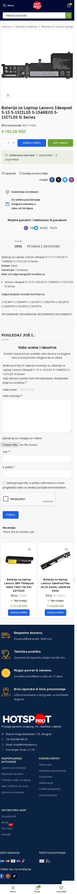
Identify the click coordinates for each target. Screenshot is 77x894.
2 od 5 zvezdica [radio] (24, 389)
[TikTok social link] (14, 876)
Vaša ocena (9, 389)
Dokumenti (45, 776)
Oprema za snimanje (13, 767)
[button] (19, 612)
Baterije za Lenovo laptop (57, 26)
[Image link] (57, 860)
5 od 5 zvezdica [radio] (33, 389)
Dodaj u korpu (32, 142)
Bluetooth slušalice (12, 774)
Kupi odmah (60, 142)
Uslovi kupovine (48, 795)
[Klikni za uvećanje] (8, 95)
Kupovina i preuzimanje (52, 770)
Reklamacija (46, 782)
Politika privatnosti (49, 789)
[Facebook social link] (52, 179)
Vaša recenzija (13, 396)
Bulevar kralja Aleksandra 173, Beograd (28, 734)
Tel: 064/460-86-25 (17, 739)
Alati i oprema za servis (14, 786)
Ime (6, 452)
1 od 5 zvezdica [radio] (21, 389)
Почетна (5, 26)
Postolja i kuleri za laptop (16, 780)
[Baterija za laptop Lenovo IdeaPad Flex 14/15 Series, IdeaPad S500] (55, 560)
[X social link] (58, 179)
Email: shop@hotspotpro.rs (21, 744)
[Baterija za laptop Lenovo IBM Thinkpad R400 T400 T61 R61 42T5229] (19, 560)
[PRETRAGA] (68, 15)
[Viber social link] (71, 179)
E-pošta (9, 467)
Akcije (4, 822)
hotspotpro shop (13, 810)
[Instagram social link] (8, 876)
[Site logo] (37, 5)
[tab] (18, 246)
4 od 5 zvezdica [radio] (30, 389)
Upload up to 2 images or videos (22, 438)
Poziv (53, 228)
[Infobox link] (37, 636)
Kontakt (6, 834)
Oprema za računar (12, 792)
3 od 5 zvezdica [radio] (27, 389)
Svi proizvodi (8, 816)
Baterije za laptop (26, 26)
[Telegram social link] (65, 179)
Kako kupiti (45, 764)
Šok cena (7, 827)
